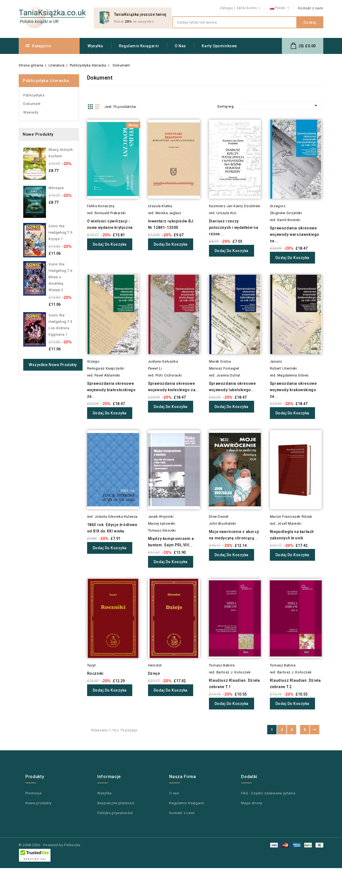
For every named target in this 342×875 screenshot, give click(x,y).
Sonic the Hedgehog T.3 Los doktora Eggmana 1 (60, 324)
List (97, 106)
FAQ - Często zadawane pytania (268, 793)
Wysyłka (95, 46)
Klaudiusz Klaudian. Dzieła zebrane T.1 (234, 683)
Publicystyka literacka (46, 80)
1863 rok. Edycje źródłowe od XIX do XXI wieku (112, 528)
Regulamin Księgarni (139, 46)
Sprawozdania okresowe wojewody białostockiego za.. (111, 389)
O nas (180, 46)
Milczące (56, 188)
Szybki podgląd (80, 134)
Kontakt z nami (310, 8)
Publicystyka (33, 95)
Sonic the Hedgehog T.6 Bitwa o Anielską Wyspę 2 (60, 277)
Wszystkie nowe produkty (53, 365)
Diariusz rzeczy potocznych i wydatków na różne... (233, 227)
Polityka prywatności (115, 813)
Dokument (32, 104)
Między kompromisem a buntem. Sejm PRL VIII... (171, 541)
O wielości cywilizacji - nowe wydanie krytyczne (110, 224)
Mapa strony (251, 803)
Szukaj (310, 22)
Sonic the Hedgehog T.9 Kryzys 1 (60, 232)
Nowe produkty (38, 803)
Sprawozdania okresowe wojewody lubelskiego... (232, 386)
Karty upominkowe (219, 46)
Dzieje (154, 673)
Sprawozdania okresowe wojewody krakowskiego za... (293, 389)
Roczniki (95, 673)
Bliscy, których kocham (61, 153)
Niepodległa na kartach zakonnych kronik (292, 534)
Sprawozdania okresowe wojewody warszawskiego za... (294, 234)
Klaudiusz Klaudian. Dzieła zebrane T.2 (295, 683)
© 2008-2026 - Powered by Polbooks (49, 845)
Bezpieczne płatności (116, 803)
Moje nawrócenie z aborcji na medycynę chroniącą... (234, 534)
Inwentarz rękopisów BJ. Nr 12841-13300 (171, 224)
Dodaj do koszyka (110, 244)
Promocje (33, 793)
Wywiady (30, 112)
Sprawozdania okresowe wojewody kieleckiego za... (173, 386)
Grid (90, 106)
